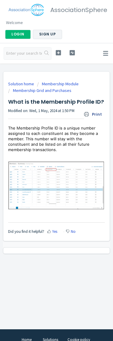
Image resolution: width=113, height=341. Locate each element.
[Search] (46, 53)
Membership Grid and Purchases (42, 90)
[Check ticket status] (72, 53)
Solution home (21, 84)
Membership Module (60, 84)
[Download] (45, 167)
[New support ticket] (58, 53)
